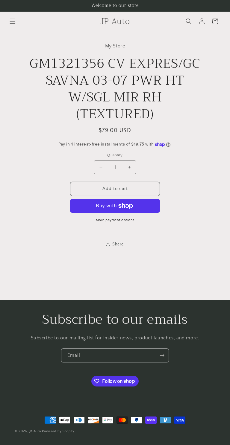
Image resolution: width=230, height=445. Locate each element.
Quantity (114, 155)
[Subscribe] (162, 355)
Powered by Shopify (58, 431)
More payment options (115, 220)
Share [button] (118, 244)
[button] (12, 21)
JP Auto (35, 431)
